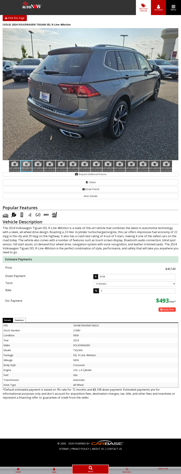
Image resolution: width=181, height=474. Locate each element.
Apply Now (168, 309)
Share (92, 182)
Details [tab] (7, 320)
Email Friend (92, 189)
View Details (91, 196)
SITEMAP (64, 448)
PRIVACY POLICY (80, 448)
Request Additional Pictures (92, 174)
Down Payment (15, 276)
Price (8, 268)
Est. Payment (13, 301)
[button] (175, 31)
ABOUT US (98, 448)
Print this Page (16, 18)
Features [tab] (19, 320)
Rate (8, 290)
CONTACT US (114, 448)
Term (9, 283)
